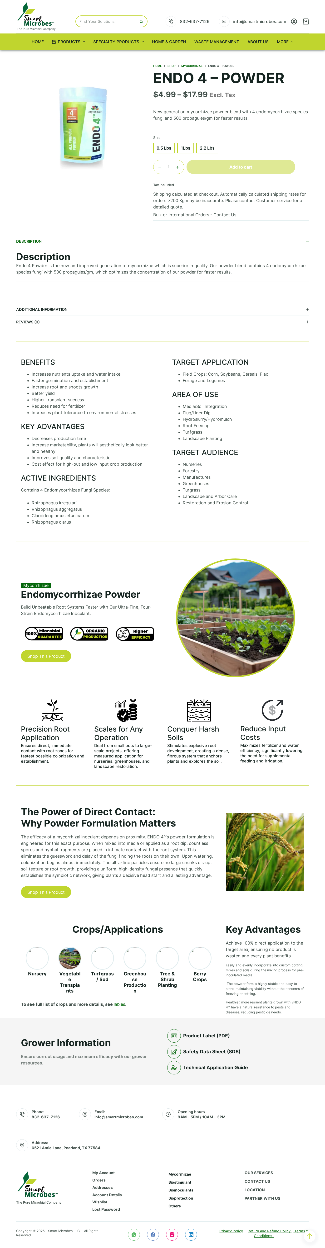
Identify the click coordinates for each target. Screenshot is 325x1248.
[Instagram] (172, 1235)
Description (29, 241)
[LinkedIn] (191, 1235)
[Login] (294, 21)
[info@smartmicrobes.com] (224, 21)
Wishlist (99, 1202)
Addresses (102, 1187)
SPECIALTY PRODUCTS (116, 41)
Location (255, 1189)
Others (174, 1206)
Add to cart (240, 167)
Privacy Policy (231, 1231)
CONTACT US (257, 1181)
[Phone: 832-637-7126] (22, 1114)
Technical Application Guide (215, 1067)
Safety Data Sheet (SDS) (212, 1051)
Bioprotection (180, 1198)
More (283, 41)
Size (157, 137)
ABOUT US (258, 41)
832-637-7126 (194, 21)
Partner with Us (262, 1198)
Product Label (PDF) (206, 1036)
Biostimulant (179, 1182)
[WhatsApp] (134, 1235)
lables (119, 1004)
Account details (107, 1194)
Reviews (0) (28, 322)
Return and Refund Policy (269, 1231)
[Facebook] (153, 1235)
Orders (99, 1180)
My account (103, 1172)
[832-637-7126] (171, 21)
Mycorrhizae (179, 1174)
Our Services (259, 1172)
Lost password (106, 1209)
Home (38, 41)
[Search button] (142, 21)
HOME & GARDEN (169, 41)
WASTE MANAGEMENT (216, 41)
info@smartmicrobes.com (259, 21)
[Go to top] (309, 1236)
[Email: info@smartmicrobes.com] (85, 1114)
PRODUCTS (69, 41)
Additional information (42, 309)
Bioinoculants (180, 1190)
